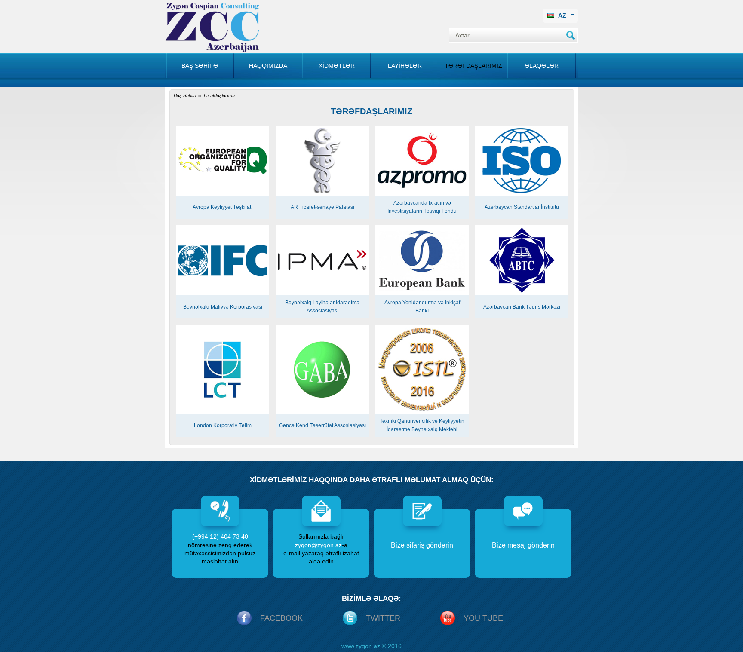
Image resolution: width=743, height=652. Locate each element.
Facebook (281, 618)
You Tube (483, 618)
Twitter (383, 618)
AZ (562, 15)
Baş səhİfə (199, 65)
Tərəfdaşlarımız (473, 65)
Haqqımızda (268, 65)
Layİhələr (405, 65)
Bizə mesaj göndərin (523, 545)
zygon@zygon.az (318, 545)
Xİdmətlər (337, 65)
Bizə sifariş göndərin (422, 545)
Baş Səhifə (185, 95)
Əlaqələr (542, 65)
